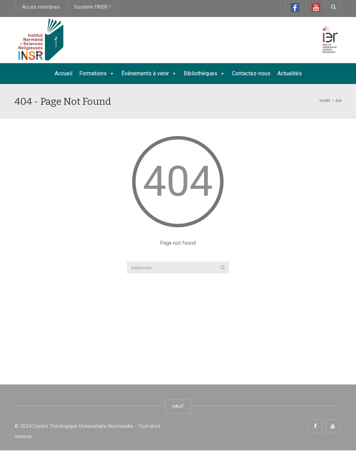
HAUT (178, 406)
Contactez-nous (251, 73)
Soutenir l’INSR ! (92, 7)
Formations (93, 73)
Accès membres (41, 7)
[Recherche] (222, 267)
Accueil (63, 73)
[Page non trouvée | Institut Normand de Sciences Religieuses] (41, 39)
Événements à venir (145, 73)
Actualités (289, 73)
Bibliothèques (200, 73)
